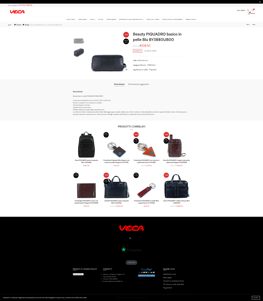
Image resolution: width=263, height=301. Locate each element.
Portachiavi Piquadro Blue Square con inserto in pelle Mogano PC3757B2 (116, 161)
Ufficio (92, 19)
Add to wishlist (151, 51)
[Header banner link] (128, 2)
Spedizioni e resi (169, 274)
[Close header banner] (260, 2)
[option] (79, 38)
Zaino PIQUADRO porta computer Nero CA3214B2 (86, 161)
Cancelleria (82, 19)
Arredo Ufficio (191, 19)
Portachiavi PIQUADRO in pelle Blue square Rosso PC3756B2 (146, 202)
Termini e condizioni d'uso (173, 281)
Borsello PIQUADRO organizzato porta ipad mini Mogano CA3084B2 (176, 161)
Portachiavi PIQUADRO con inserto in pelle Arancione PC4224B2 (146, 161)
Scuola (100, 19)
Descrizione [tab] (119, 84)
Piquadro (153, 70)
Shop (27, 25)
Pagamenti (167, 288)
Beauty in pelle (142, 70)
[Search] (248, 10)
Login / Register (241, 10)
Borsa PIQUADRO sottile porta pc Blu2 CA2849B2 (177, 202)
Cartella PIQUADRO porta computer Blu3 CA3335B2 (116, 202)
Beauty (143, 65)
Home (18, 25)
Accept (255, 297)
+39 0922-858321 (25, 5)
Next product (253, 25)
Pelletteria (71, 19)
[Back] (9, 25)
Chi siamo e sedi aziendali (173, 284)
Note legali (167, 277)
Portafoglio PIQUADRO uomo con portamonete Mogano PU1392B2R (86, 202)
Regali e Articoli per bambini (172, 19)
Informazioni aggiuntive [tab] (138, 84)
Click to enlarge (126, 69)
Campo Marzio (111, 19)
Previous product (248, 25)
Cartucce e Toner (152, 19)
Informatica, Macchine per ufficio (131, 19)
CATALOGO (131, 262)
